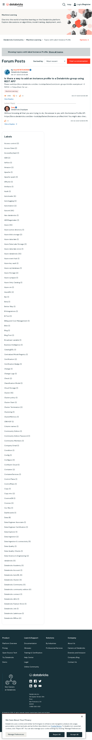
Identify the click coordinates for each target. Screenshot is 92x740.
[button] (86, 363)
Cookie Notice (56, 726)
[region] (44, 726)
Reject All (56, 735)
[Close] (82, 716)
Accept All (74, 735)
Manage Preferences (16, 734)
